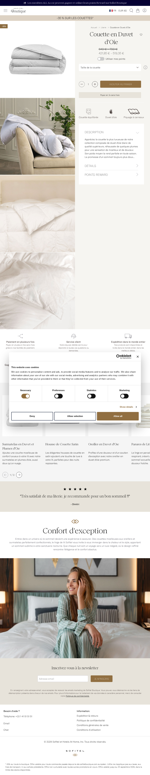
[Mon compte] (144, 10)
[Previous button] (5, 475)
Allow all (118, 416)
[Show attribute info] (145, 67)
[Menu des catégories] (5, 10)
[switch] (58, 396)
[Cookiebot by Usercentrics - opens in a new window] (118, 356)
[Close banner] (138, 357)
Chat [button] (6, 729)
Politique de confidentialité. (77, 696)
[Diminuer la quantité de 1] (82, 84)
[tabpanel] (111, 150)
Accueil (94, 27)
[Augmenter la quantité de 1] (95, 84)
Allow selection (75, 416)
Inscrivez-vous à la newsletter (75, 668)
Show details (126, 407)
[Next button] (19, 475)
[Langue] (113, 10)
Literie (103, 27)
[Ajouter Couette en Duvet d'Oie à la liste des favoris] (141, 35)
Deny (32, 416)
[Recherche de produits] (131, 10)
